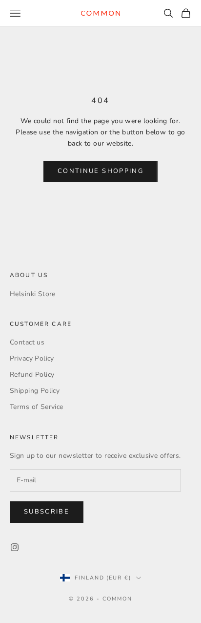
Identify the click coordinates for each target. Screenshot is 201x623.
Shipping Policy (35, 390)
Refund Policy (32, 374)
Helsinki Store (33, 294)
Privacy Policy (32, 358)
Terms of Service (36, 406)
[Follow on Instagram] (15, 547)
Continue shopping (100, 171)
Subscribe (46, 511)
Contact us (27, 342)
